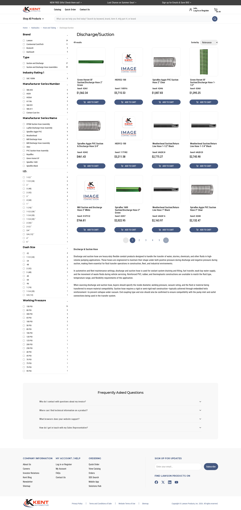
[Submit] (214, 19)
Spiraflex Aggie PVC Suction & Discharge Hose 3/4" (90, 145)
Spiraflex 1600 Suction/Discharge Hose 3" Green (127, 210)
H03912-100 (120, 143)
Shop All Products (32, 18)
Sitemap (26, 486)
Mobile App (94, 481)
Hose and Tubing (49, 28)
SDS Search (94, 477)
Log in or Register (64, 464)
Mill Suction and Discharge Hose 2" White (89, 208)
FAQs (58, 473)
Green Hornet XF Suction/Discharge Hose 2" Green (89, 82)
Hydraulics (35, 28)
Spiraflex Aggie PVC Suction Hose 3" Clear (203, 208)
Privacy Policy (77, 503)
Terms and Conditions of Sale (100, 503)
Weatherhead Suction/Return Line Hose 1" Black (165, 208)
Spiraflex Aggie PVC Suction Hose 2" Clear (165, 81)
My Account (61, 468)
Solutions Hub (95, 486)
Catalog (57, 9)
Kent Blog (27, 477)
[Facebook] (156, 482)
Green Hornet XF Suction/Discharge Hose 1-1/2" (202, 82)
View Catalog (95, 468)
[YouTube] (176, 482)
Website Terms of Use (127, 503)
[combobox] (136, 19)
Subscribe (211, 466)
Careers (26, 468)
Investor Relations (31, 473)
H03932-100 (120, 79)
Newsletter (28, 481)
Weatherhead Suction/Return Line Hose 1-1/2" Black (165, 145)
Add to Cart (93, 102)
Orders (92, 473)
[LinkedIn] (169, 482)
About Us (27, 464)
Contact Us (85, 9)
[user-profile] (190, 9)
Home (25, 28)
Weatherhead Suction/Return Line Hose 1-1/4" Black (203, 145)
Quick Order (70, 9)
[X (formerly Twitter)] (163, 482)
